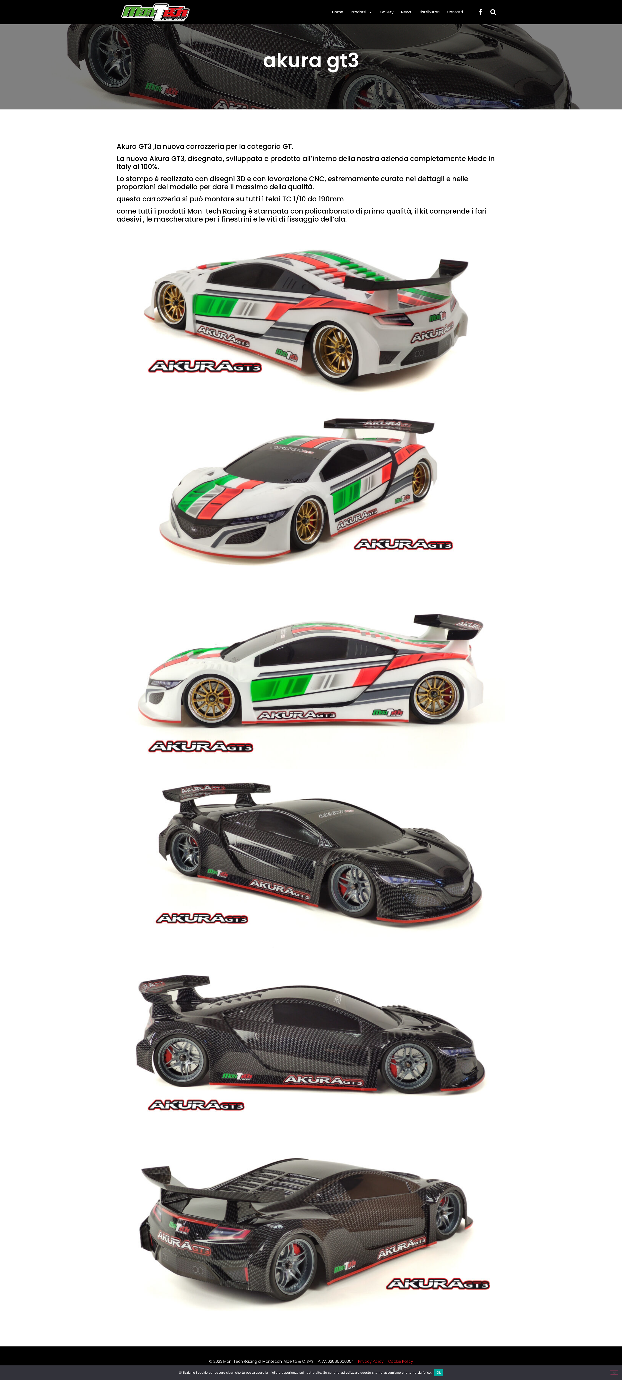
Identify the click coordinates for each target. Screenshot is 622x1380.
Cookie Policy (400, 1361)
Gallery (387, 12)
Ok (439, 1372)
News (406, 12)
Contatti (455, 12)
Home (337, 12)
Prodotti (358, 12)
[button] (493, 12)
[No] (614, 1372)
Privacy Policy (371, 1361)
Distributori (429, 12)
